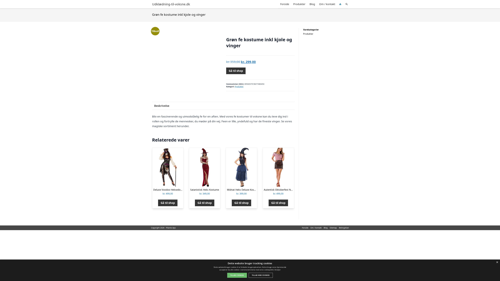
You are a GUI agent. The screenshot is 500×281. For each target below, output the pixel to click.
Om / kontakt (327, 4)
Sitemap (333, 227)
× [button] (497, 262)
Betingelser (344, 227)
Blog (312, 4)
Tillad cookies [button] (237, 275)
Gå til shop (236, 71)
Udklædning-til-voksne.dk (171, 4)
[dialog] (250, 270)
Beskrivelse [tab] (161, 106)
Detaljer (277, 270)
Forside (284, 4)
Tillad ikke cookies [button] (261, 275)
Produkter (299, 4)
